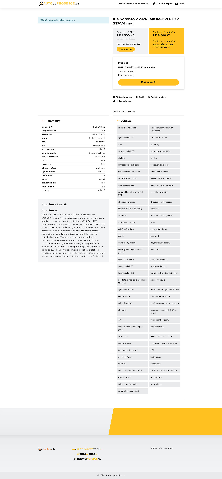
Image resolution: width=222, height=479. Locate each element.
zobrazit (131, 71)
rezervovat (126, 49)
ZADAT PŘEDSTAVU (163, 44)
